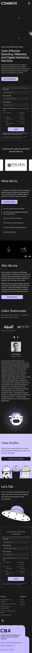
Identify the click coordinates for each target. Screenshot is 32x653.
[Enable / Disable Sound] (29, 256)
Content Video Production (8, 604)
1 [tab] (14, 337)
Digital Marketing (6, 615)
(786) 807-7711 (10, 645)
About (22, 599)
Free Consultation (10, 79)
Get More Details (9, 202)
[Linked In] (3, 621)
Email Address (6, 102)
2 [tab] (17, 337)
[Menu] (29, 3)
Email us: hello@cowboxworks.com (11, 643)
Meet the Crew (12, 297)
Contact (22, 604)
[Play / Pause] (25, 256)
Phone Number (6, 95)
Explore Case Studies (16, 459)
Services (22, 602)
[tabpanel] (8, 327)
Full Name (5, 89)
